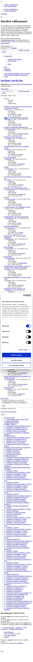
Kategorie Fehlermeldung (11, 226)
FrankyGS (9, 119)
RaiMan (9, 290)
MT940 (6, 167)
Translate (13, 48)
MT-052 (6, 197)
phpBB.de (20, 643)
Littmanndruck (11, 258)
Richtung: (16, 402)
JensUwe (21, 285)
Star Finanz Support (26, 84)
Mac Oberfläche (8, 247)
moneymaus (22, 194)
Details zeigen (23, 349)
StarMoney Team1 (6, 86)
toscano (9, 149)
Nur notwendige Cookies (16, 365)
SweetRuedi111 (23, 373)
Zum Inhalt (4, 14)
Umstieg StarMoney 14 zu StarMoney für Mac (17, 207)
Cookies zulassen (16, 355)
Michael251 (10, 218)
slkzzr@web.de (11, 189)
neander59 (22, 164)
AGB (24, 627)
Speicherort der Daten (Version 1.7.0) (14, 288)
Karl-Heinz (10, 248)
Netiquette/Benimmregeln (8, 40)
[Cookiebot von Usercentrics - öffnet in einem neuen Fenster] (23, 295)
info (20, 204)
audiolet (21, 232)
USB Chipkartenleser (10, 157)
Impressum (18, 627)
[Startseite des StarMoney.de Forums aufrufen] (1, 1)
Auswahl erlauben (16, 360)
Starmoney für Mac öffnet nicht (13, 137)
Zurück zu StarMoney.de (11, 4)
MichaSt (9, 159)
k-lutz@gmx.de (11, 199)
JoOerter (9, 180)
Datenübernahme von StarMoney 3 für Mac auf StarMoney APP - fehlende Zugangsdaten (17, 267)
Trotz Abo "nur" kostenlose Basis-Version (15, 188)
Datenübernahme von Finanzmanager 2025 (16, 216)
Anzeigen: (5, 400)
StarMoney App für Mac (12, 80)
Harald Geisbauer (11, 129)
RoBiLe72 (10, 389)
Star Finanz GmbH (14, 84)
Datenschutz (4, 629)
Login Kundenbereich (10, 6)
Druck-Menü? (8, 256)
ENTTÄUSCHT (9, 387)
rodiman (9, 138)
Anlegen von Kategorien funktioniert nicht (16, 127)
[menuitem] (15, 59)
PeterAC (9, 269)
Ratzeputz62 (10, 239)
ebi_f (20, 124)
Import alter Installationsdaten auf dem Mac (16, 117)
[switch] (28, 331)
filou (8, 109)
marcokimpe (10, 169)
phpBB (10, 640)
